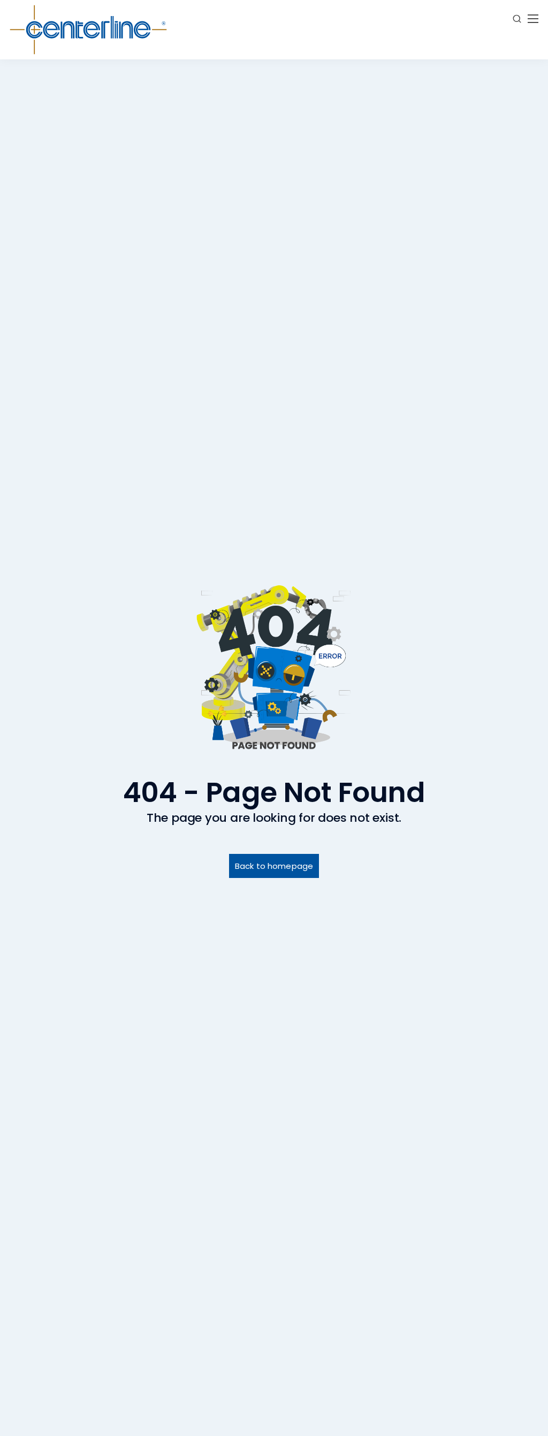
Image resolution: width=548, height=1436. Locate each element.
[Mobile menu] (533, 18)
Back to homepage (274, 866)
